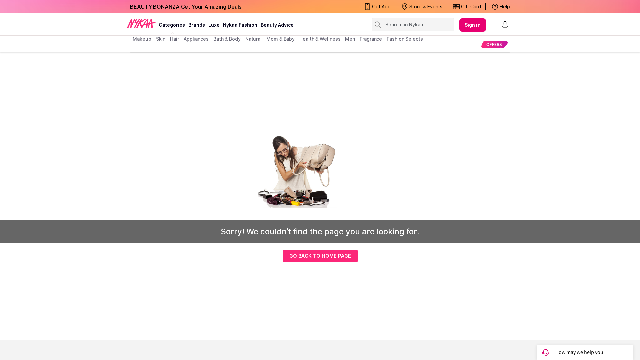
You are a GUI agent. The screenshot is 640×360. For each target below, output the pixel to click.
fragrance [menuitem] (371, 39)
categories (172, 25)
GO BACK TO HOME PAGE (320, 256)
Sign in (473, 25)
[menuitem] (494, 44)
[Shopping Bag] (505, 24)
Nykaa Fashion (240, 25)
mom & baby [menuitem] (280, 39)
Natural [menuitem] (253, 39)
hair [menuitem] (174, 39)
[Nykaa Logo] (141, 23)
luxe (214, 25)
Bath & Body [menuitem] (227, 39)
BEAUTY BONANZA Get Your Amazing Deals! (186, 6)
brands (196, 25)
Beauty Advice (277, 25)
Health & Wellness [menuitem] (319, 39)
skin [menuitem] (161, 39)
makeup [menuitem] (142, 39)
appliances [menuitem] (196, 39)
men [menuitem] (350, 39)
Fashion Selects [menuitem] (405, 39)
